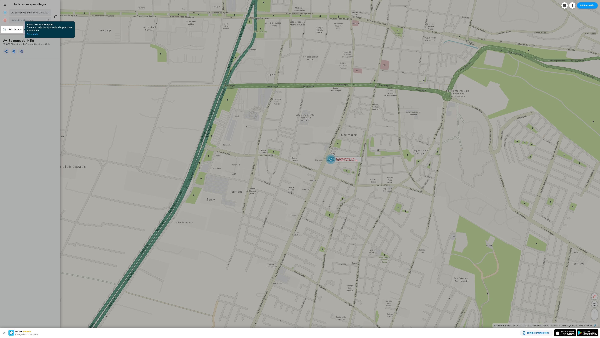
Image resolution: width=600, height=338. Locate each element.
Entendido (32, 34)
